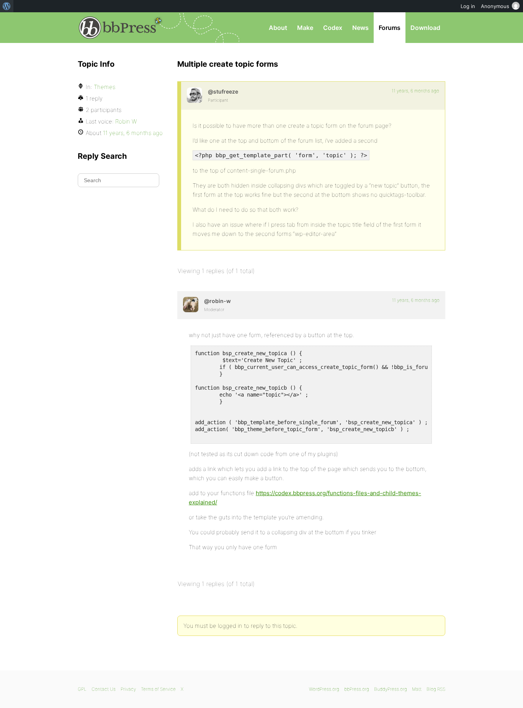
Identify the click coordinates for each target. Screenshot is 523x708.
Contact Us (104, 689)
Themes (104, 87)
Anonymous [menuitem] (495, 6)
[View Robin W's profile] (190, 304)
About (278, 27)
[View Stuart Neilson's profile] (194, 95)
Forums (389, 27)
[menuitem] (6, 6)
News (360, 27)
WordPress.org (324, 689)
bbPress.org (117, 27)
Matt (417, 689)
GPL (82, 689)
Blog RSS (436, 689)
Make (305, 27)
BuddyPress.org (390, 689)
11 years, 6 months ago (415, 91)
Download (425, 27)
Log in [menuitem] (468, 6)
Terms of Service (158, 689)
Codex (332, 27)
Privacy (128, 689)
